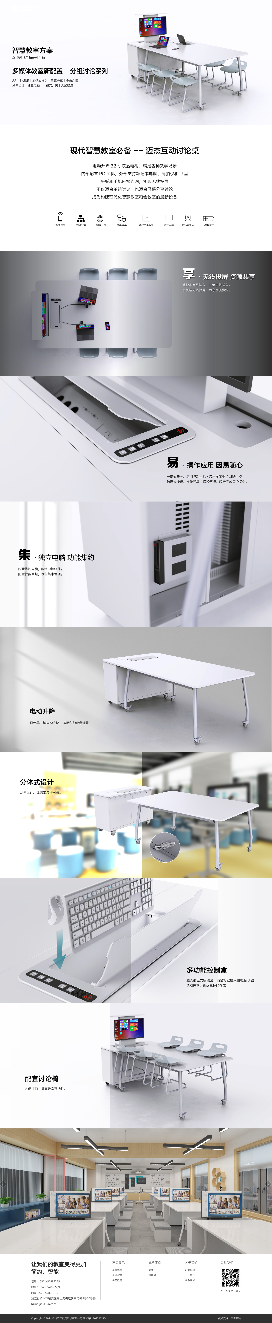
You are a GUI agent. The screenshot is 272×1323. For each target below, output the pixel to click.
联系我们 (190, 1280)
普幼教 (152, 1275)
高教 (151, 1269)
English (253, 8)
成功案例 (203, 8)
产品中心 (184, 8)
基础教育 (117, 1275)
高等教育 (117, 1269)
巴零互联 (236, 1318)
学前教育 (117, 1280)
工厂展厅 (190, 1275)
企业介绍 (190, 1269)
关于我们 (223, 8)
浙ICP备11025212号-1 (95, 1318)
